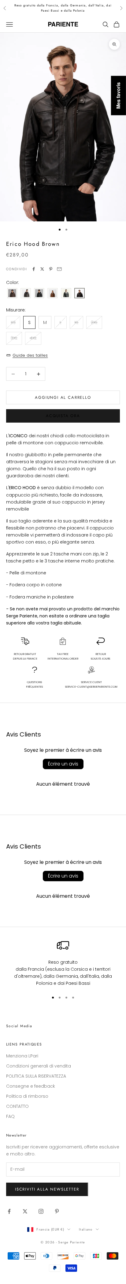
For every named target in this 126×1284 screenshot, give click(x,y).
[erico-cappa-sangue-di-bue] (52, 293)
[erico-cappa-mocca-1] (26, 293)
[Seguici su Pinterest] (57, 1211)
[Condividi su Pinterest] (50, 269)
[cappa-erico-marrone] (79, 293)
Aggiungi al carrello (63, 397)
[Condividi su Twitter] (42, 269)
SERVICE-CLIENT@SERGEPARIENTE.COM (91, 687)
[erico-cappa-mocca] (12, 293)
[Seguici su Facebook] (9, 1211)
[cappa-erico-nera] (39, 293)
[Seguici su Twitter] (25, 1211)
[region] (63, 963)
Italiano (86, 1229)
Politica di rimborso (27, 1096)
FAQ (10, 1116)
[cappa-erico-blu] (66, 293)
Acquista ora (63, 416)
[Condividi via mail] (59, 269)
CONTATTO (17, 1106)
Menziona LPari (22, 1056)
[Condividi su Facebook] (33, 269)
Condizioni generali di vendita (38, 1066)
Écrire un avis (63, 763)
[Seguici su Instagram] (41, 1211)
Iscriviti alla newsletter (47, 1189)
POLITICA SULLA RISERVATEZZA (36, 1076)
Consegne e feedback (30, 1086)
